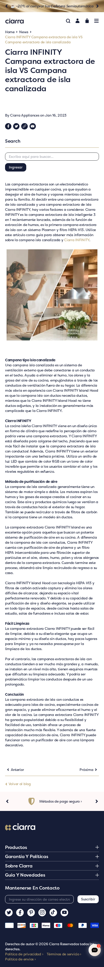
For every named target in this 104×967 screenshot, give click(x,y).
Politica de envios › (20, 959)
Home (10, 31)
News (23, 31)
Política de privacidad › (24, 954)
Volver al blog (19, 783)
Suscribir (88, 899)
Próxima (86, 769)
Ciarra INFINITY (76, 239)
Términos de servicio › (64, 954)
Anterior (17, 769)
